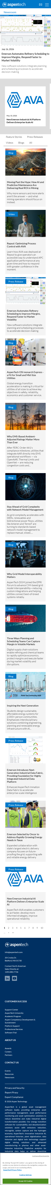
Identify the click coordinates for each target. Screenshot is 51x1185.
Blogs (21, 142)
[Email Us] (40, 4)
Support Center (11, 1009)
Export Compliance (14, 1097)
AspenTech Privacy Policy (12, 1170)
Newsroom (10, 12)
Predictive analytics (33, 1148)
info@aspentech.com (14, 952)
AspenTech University (14, 1013)
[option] (25, 108)
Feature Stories (14, 136)
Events (8, 1071)
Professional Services (14, 1029)
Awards (8, 1048)
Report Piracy (11, 1092)
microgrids (9, 1130)
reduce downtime (12, 1118)
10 (42, 927)
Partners (8, 1055)
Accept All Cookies (25, 1181)
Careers (8, 1051)
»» (13, 932)
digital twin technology (28, 1139)
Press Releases (35, 136)
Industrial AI (40, 1133)
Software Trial (11, 1032)
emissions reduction (36, 1127)
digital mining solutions (17, 1142)
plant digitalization (33, 1136)
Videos (9, 142)
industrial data (12, 1151)
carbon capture (22, 1130)
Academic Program (13, 1016)
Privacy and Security (14, 1088)
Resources (9, 1074)
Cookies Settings (25, 1175)
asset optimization (27, 1116)
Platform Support (12, 1026)
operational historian (14, 1136)
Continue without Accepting (40, 1156)
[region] (25, 1169)
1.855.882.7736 (11, 972)
